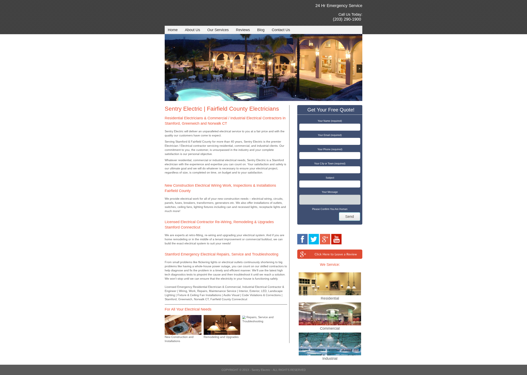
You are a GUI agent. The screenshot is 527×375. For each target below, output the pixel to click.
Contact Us (281, 30)
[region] (263, 67)
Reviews (243, 30)
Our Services (218, 30)
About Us (192, 30)
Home (173, 30)
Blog (261, 30)
